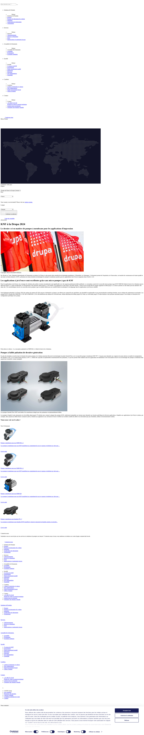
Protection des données (10, 693)
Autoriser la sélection (127, 715)
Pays (2, 192)
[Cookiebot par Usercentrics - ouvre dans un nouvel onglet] (14, 731)
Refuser (126, 720)
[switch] (52, 731)
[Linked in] (6, 688)
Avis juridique (7, 692)
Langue (3, 205)
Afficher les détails (94, 731)
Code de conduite (8, 695)
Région (2, 186)
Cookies (6, 698)
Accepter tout (127, 710)
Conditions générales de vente (12, 696)
